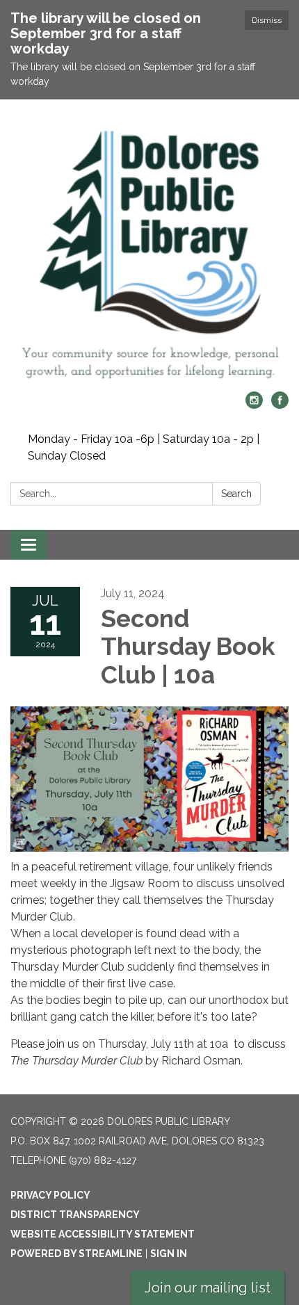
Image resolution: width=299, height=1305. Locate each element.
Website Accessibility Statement (102, 1234)
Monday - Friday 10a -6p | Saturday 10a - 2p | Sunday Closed (143, 447)
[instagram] (254, 405)
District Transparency (75, 1214)
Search (236, 493)
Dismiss (267, 20)
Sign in (168, 1253)
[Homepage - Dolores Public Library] (149, 252)
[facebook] (280, 405)
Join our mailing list (207, 1287)
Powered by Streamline (76, 1253)
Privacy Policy (50, 1195)
